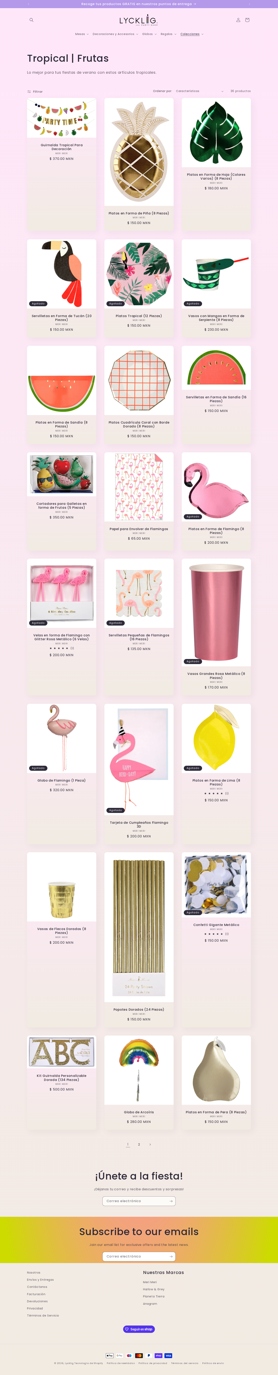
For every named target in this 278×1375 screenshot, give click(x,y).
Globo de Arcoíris (139, 1112)
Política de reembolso (121, 1363)
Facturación (36, 1294)
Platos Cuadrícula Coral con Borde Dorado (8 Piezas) (139, 424)
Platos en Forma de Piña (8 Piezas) (139, 213)
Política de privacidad (153, 1363)
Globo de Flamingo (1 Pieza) (61, 780)
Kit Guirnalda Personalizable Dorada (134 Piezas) (61, 1078)
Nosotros (33, 1273)
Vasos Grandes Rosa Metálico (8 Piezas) (216, 676)
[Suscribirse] (170, 1201)
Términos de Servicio (43, 1315)
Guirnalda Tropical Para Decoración (62, 147)
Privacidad (35, 1308)
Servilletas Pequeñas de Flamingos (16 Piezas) (139, 637)
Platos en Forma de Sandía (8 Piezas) (62, 424)
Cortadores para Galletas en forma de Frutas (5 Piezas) (61, 506)
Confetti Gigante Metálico (216, 925)
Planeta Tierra (153, 1297)
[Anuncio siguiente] (249, 4)
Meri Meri (150, 1282)
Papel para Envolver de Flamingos (139, 529)
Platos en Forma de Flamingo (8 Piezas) (216, 531)
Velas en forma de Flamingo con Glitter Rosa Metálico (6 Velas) (61, 637)
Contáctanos (37, 1287)
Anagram (150, 1304)
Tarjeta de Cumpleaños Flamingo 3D (139, 824)
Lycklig (69, 1363)
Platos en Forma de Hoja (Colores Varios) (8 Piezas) (216, 177)
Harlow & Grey (154, 1289)
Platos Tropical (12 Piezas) (139, 316)
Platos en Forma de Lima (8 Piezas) (216, 782)
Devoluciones (37, 1301)
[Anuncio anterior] (28, 4)
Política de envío (213, 1363)
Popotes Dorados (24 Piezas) (139, 1009)
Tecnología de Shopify (88, 1363)
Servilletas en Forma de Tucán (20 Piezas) (62, 318)
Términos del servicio (184, 1363)
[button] (31, 19)
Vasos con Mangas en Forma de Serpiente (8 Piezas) (216, 318)
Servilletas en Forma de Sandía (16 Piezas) (216, 399)
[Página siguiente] (150, 1144)
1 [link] (128, 1144)
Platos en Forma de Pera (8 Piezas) (216, 1112)
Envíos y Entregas (40, 1280)
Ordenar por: (162, 91)
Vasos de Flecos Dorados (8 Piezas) (61, 931)
